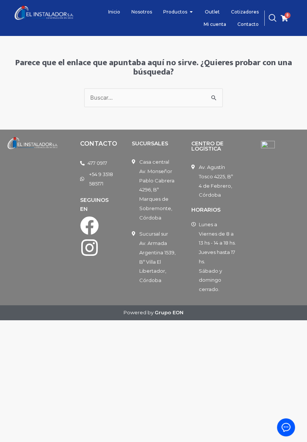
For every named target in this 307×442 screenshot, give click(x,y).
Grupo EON (169, 312)
